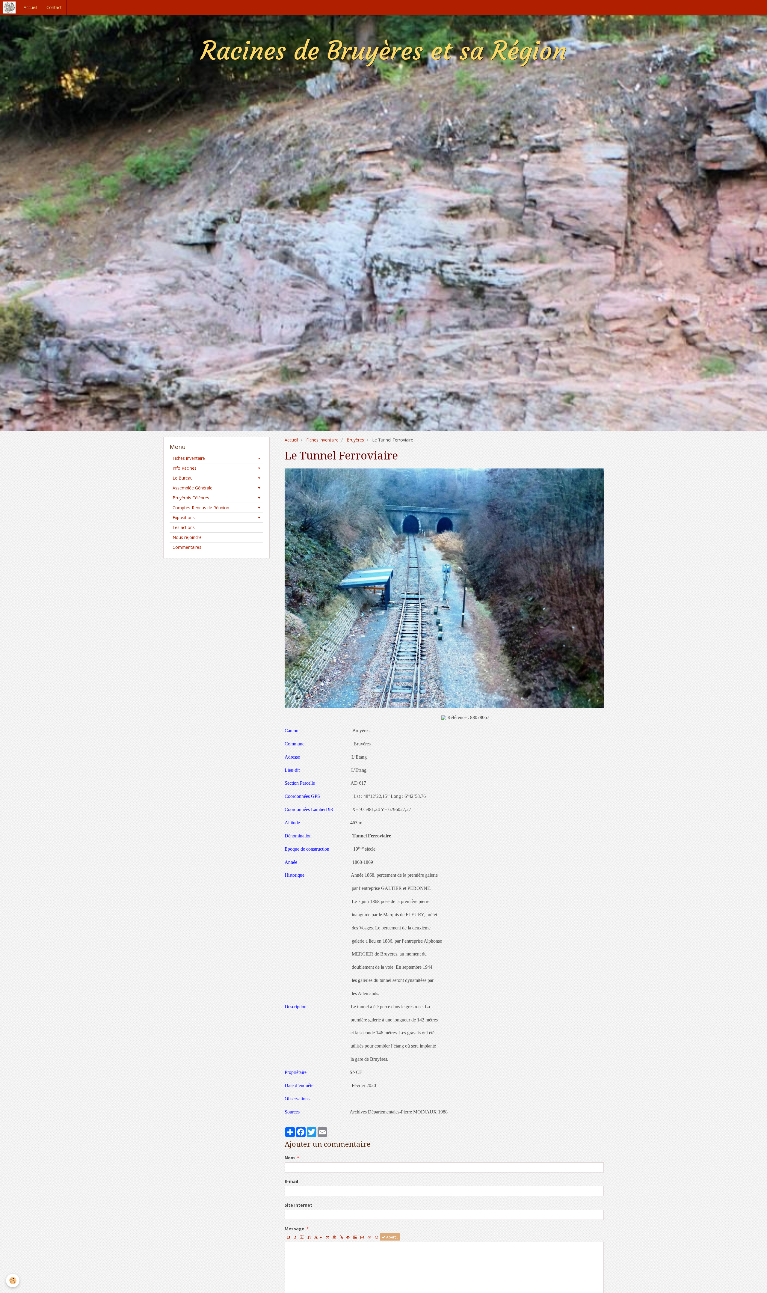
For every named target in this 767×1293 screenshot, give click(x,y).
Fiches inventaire (322, 440)
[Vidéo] (362, 1237)
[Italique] (295, 1237)
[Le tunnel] (444, 587)
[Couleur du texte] (318, 1237)
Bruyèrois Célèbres (191, 498)
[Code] (369, 1237)
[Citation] (327, 1237)
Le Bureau (183, 478)
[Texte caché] (348, 1237)
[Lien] (341, 1237)
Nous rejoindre (187, 537)
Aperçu (391, 1237)
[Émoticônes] (376, 1237)
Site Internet (298, 1205)
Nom (290, 1158)
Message (294, 1229)
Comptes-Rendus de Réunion (201, 507)
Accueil (30, 7)
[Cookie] (12, 1280)
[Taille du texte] (308, 1237)
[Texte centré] (334, 1237)
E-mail (291, 1181)
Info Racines (185, 468)
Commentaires (187, 547)
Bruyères (355, 440)
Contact (54, 7)
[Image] (355, 1237)
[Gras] (288, 1237)
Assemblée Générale (192, 488)
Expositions (184, 517)
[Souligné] (302, 1237)
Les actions (184, 527)
